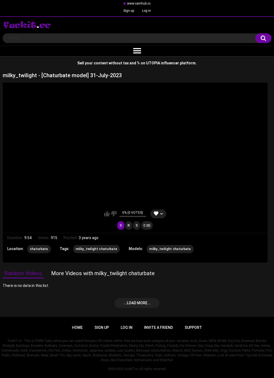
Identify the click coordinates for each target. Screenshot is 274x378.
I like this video (107, 213)
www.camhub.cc (139, 3)
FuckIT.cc (131, 369)
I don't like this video (114, 213)
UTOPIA (153, 63)
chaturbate (39, 249)
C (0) (146, 225)
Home (77, 327)
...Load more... (137, 303)
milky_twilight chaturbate (96, 249)
